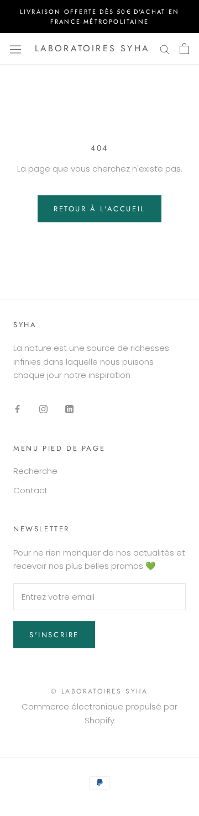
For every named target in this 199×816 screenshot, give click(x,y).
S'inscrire (54, 635)
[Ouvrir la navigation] (15, 48)
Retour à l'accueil (99, 209)
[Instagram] (43, 409)
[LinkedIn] (69, 409)
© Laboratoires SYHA (99, 691)
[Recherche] (165, 49)
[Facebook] (17, 409)
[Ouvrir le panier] (184, 48)
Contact (30, 490)
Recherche (35, 471)
